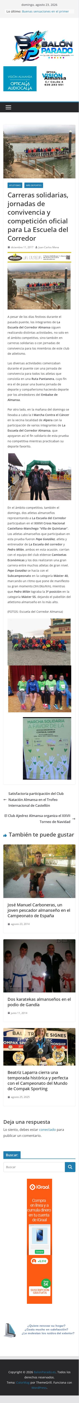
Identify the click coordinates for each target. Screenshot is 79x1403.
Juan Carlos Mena (48, 247)
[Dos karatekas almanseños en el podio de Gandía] (39, 942)
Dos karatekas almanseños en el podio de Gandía (39, 1001)
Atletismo (15, 185)
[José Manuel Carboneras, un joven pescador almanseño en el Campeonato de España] (39, 847)
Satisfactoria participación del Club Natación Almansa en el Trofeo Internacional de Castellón (36, 799)
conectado (47, 1129)
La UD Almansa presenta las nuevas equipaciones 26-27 (47, 9)
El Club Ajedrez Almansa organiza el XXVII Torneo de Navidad (37, 818)
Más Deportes (33, 185)
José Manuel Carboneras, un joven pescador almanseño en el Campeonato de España (39, 910)
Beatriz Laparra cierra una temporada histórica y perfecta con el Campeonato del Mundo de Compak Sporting (38, 1080)
